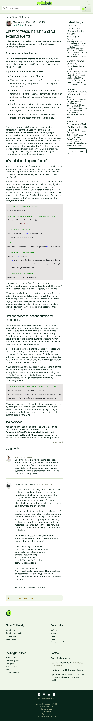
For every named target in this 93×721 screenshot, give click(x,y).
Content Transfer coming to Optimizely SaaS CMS (75, 65)
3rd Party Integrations (46, 716)
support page (64, 662)
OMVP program (56, 630)
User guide (10, 664)
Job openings (11, 636)
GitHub (8, 669)
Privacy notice (46, 706)
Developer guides (12, 661)
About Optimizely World (46, 704)
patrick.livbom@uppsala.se (25, 484)
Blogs (15, 17)
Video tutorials (11, 666)
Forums (53, 633)
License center (11, 639)
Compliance (46, 714)
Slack (53, 639)
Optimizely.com (12, 630)
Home (8, 17)
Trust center (46, 711)
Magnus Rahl (18, 22)
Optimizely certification (14, 633)
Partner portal (11, 658)
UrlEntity (21, 359)
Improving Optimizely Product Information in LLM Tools (77, 93)
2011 (22, 17)
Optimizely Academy (13, 672)
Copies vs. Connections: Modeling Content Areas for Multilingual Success (76, 32)
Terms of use (46, 709)
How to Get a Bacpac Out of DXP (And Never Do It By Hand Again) (77, 125)
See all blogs (77, 151)
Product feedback (57, 642)
